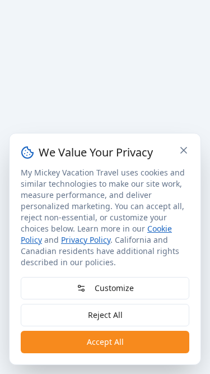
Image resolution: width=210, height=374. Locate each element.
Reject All (105, 315)
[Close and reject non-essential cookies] (183, 150)
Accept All (105, 341)
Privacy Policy (85, 239)
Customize (114, 288)
